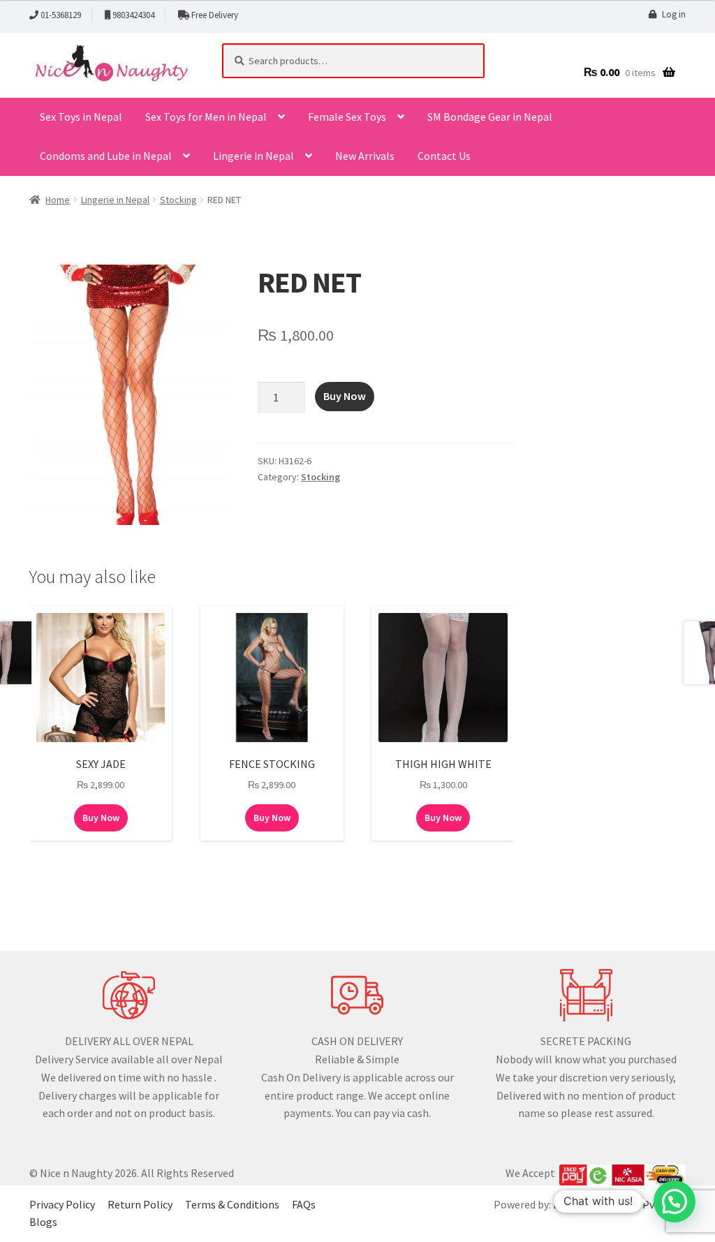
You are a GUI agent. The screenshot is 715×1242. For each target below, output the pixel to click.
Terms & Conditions (232, 1204)
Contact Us (444, 156)
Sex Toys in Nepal (81, 117)
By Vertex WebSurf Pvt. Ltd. (618, 1204)
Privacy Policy (62, 1204)
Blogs (43, 1222)
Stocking (178, 199)
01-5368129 (60, 15)
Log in (674, 14)
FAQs (304, 1204)
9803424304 (133, 15)
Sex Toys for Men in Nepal (206, 117)
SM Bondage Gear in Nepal (489, 117)
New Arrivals (365, 156)
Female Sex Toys (347, 117)
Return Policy (140, 1204)
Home (57, 199)
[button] (674, 1201)
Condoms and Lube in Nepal (106, 156)
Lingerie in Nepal (253, 156)
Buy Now (344, 396)
